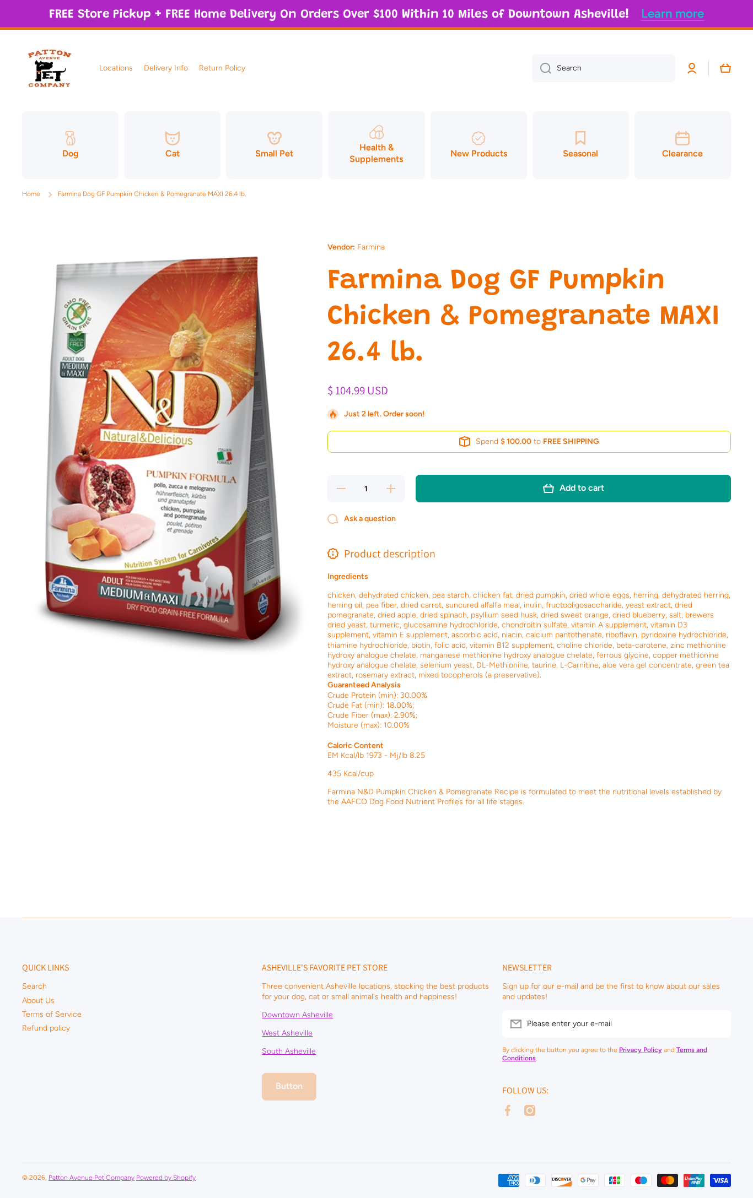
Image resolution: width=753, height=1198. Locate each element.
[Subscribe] (717, 1024)
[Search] (541, 68)
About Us (38, 1000)
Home (31, 194)
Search (34, 986)
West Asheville (287, 1033)
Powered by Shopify (166, 1177)
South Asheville (289, 1051)
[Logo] (49, 68)
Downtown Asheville (297, 1015)
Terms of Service (52, 1014)
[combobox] (603, 68)
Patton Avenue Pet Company (92, 1177)
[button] (725, 68)
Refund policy (46, 1028)
